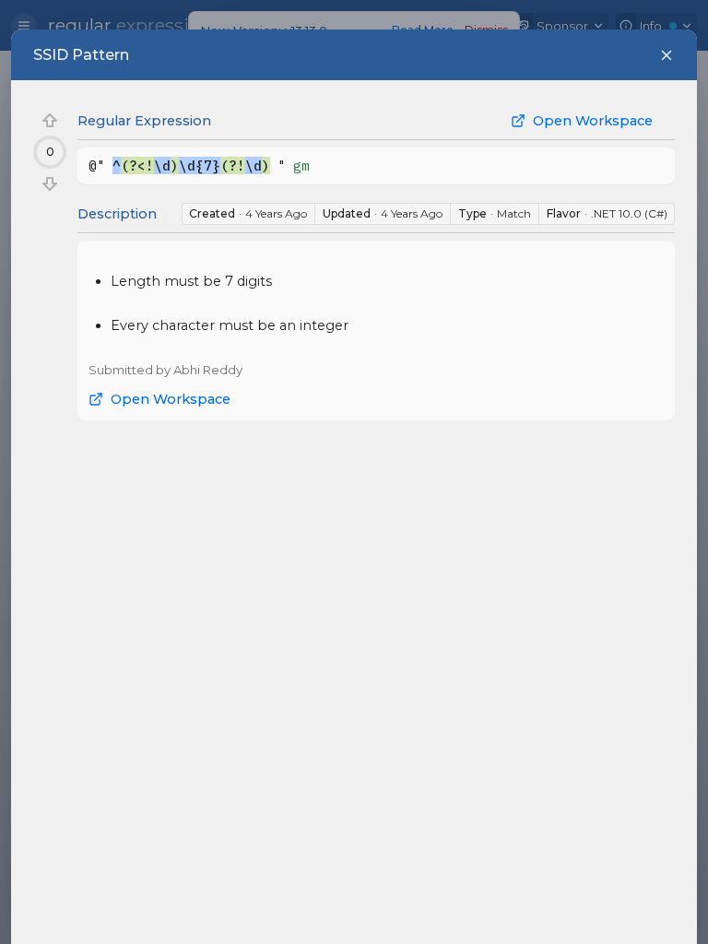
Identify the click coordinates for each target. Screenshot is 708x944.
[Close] (666, 55)
